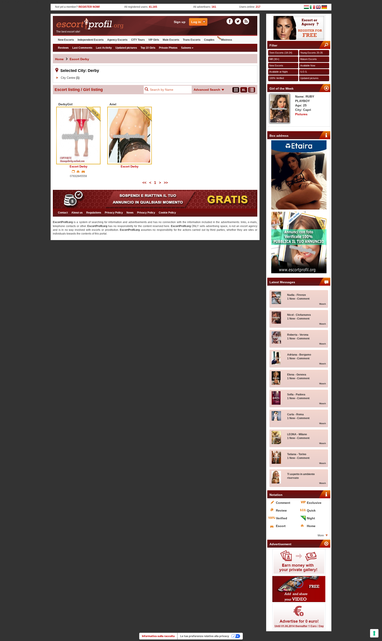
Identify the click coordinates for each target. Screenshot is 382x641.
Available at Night (278, 71)
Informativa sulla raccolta (158, 636)
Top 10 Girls (148, 47)
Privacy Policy (114, 212)
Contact (63, 212)
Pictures (301, 114)
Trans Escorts (192, 39)
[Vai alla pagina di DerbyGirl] (78, 135)
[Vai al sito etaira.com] (299, 175)
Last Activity (104, 47)
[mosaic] (235, 89)
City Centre (70, 77)
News (130, 212)
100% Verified (276, 78)
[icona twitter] (238, 21)
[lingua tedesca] (324, 6)
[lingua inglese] (318, 6)
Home (59, 59)
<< (144, 183)
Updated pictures (126, 47)
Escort (78, 166)
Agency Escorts (117, 39)
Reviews (63, 47)
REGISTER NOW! (89, 6)
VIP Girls (153, 39)
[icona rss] (246, 21)
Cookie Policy (167, 212)
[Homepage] (104, 24)
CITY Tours (138, 39)
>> (166, 183)
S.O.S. (303, 71)
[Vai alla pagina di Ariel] (129, 135)
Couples (209, 39)
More (321, 535)
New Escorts (66, 39)
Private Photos (168, 47)
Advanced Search (207, 89)
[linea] (251, 89)
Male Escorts (171, 39)
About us (77, 212)
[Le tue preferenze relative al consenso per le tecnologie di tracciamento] (374, 633)
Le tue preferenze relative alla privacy (204, 636)
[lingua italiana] (312, 6)
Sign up (179, 22)
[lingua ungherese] (306, 6)
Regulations (93, 212)
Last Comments (82, 47)
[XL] (243, 89)
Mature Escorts (308, 59)
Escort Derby (79, 59)
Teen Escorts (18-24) (280, 52)
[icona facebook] (230, 21)
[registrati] (298, 28)
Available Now (307, 65)
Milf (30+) (274, 59)
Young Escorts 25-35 (311, 52)
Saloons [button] (186, 47)
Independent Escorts (91, 39)
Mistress (226, 39)
